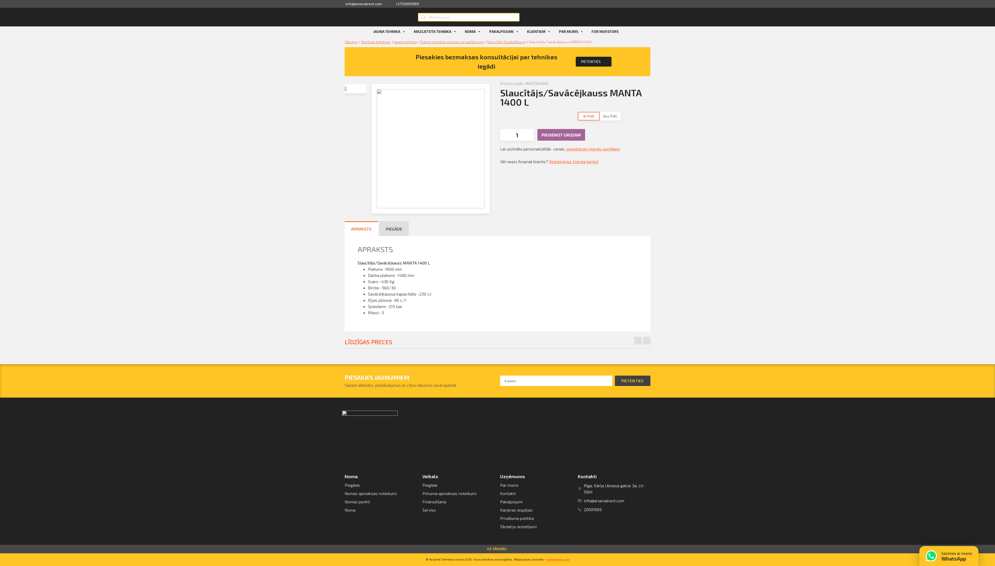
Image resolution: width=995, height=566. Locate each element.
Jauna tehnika (386, 31)
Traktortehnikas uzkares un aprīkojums (452, 42)
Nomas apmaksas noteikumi (371, 493)
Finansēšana (434, 501)
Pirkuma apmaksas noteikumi (449, 493)
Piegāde (352, 485)
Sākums (351, 42)
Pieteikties (591, 61)
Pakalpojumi (501, 31)
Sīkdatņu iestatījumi (518, 526)
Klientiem (536, 31)
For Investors (605, 31)
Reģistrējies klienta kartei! (574, 161)
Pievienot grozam (561, 134)
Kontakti (508, 493)
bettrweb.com (558, 559)
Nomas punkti (357, 501)
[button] (497, 549)
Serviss (429, 509)
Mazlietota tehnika (432, 31)
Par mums (568, 31)
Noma (470, 31)
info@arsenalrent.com (364, 4)
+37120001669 (407, 4)
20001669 (593, 509)
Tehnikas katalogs (376, 42)
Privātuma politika (517, 518)
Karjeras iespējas (516, 509)
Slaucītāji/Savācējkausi (506, 42)
